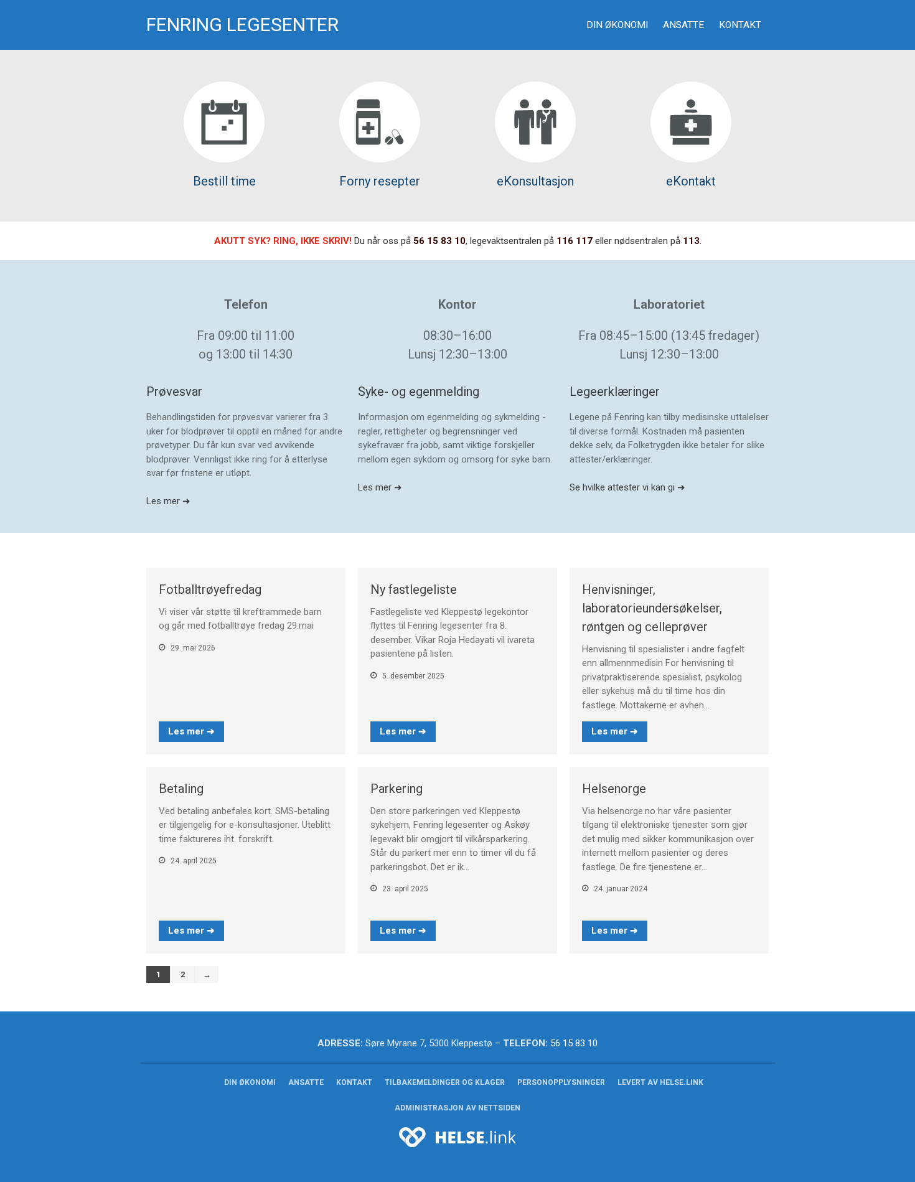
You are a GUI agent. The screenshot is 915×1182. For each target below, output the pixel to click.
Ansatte (683, 24)
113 (691, 240)
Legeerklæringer (615, 391)
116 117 (574, 240)
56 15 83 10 (439, 240)
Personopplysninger (561, 1082)
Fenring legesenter (242, 24)
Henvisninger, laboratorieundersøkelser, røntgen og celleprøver (652, 608)
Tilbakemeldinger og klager (445, 1082)
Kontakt (740, 24)
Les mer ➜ (168, 501)
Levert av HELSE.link (660, 1082)
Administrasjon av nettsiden (457, 1108)
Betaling (181, 788)
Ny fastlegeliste (413, 589)
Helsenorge (614, 788)
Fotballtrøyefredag (210, 589)
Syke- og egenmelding (418, 391)
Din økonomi (617, 24)
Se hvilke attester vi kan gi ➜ (627, 487)
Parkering (396, 788)
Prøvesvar (174, 391)
